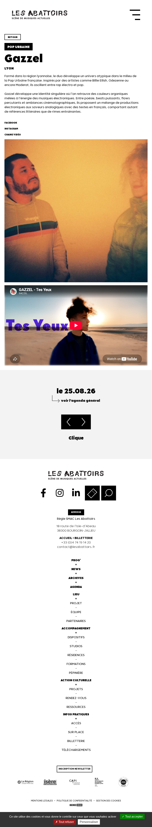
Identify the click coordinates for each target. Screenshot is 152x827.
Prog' (76, 560)
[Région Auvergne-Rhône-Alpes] (25, 782)
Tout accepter (133, 816)
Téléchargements (76, 750)
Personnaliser (89, 821)
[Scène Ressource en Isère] (123, 782)
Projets (76, 689)
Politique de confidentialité (74, 800)
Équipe (76, 612)
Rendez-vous (76, 698)
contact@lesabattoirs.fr (76, 547)
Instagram (11, 128)
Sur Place (76, 732)
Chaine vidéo (12, 134)
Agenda (76, 587)
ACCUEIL (65, 538)
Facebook (10, 123)
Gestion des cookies (108, 800)
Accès (76, 723)
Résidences (76, 655)
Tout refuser (66, 821)
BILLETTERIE (84, 538)
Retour (12, 37)
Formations (76, 664)
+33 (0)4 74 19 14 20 (76, 542)
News (76, 569)
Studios (76, 646)
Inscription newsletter (74, 769)
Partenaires (76, 621)
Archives (76, 578)
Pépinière (76, 673)
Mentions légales (42, 800)
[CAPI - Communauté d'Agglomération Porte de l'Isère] (74, 782)
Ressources (76, 707)
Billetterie (76, 741)
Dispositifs (76, 637)
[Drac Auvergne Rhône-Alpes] (99, 782)
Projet (76, 603)
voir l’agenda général (80, 401)
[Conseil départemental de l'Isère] (50, 782)
